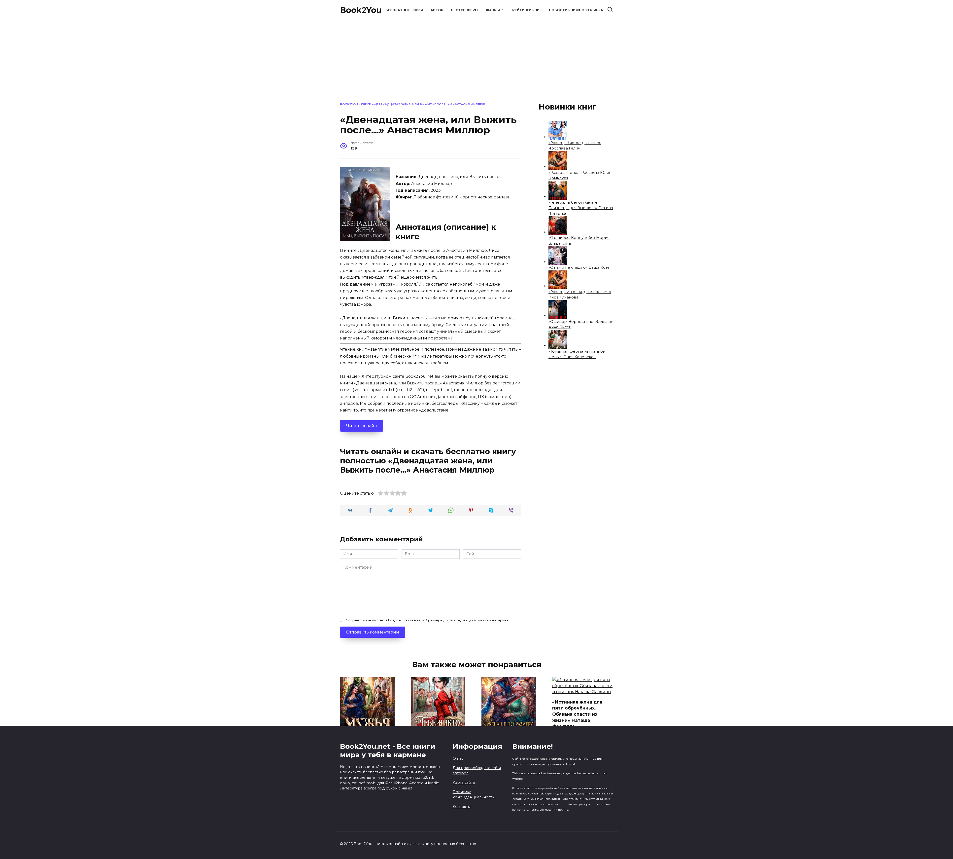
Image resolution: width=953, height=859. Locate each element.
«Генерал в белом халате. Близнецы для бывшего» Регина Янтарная (580, 208)
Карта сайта (464, 782)
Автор (437, 10)
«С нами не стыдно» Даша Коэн (579, 267)
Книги (366, 104)
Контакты (462, 806)
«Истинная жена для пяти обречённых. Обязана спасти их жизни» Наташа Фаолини (577, 714)
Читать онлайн (361, 425)
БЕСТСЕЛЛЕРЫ (464, 10)
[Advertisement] (476, 65)
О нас (458, 758)
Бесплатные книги (404, 10)
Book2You (360, 10)
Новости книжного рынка (576, 10)
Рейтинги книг (527, 10)
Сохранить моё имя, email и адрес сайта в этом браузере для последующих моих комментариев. (427, 620)
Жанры (493, 10)
